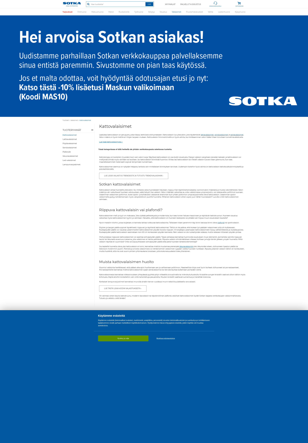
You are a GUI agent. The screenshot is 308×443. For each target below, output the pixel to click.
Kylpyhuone (240, 12)
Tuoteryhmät (72, 130)
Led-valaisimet (69, 160)
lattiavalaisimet (207, 135)
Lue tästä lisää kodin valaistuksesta (122, 288)
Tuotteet (66, 120)
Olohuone (81, 12)
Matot (111, 12)
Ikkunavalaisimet (70, 156)
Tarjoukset (68, 12)
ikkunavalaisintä (186, 246)
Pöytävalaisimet (70, 143)
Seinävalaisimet (70, 147)
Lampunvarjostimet (71, 164)
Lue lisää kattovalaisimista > (111, 142)
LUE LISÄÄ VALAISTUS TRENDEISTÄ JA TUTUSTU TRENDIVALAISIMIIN (133, 176)
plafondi (221, 223)
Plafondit (67, 152)
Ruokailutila (124, 12)
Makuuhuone (97, 12)
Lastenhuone (224, 12)
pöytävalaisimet (221, 135)
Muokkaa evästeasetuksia (166, 338)
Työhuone (138, 12)
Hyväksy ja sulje (123, 338)
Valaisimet (176, 12)
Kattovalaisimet (85, 120)
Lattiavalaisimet (70, 139)
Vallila (210, 12)
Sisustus (163, 12)
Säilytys (151, 12)
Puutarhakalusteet (194, 12)
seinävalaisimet (236, 135)
